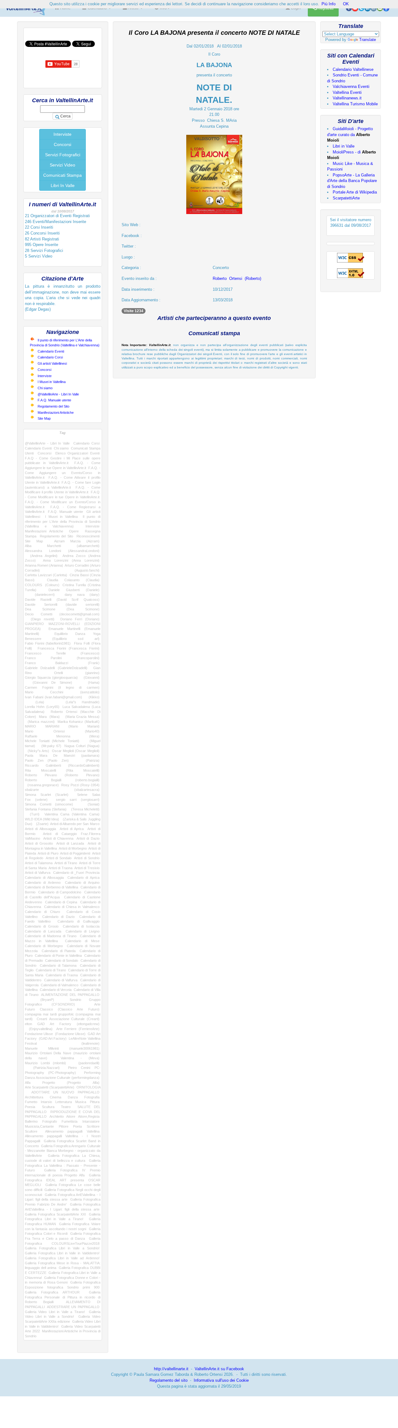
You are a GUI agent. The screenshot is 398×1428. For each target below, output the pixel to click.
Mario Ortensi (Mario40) (62, 731)
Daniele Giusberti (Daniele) (74, 590)
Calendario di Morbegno (44, 946)
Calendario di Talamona (58, 965)
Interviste (62, 134)
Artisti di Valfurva (37, 872)
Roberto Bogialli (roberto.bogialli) (62, 780)
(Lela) (34, 702)
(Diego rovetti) (39, 619)
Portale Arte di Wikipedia (355, 192)
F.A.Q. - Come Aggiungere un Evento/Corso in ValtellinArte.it (62, 472)
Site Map (44, 418)
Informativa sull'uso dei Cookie (221, 1380)
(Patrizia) (88, 760)
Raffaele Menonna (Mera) (62, 736)
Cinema (55, 1097)
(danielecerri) (40, 594)
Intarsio (46, 1102)
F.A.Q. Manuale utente (54, 400)
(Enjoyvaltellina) (39, 1029)
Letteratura (63, 1102)
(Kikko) (92, 697)
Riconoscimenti (88, 536)
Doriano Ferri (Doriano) (80, 619)
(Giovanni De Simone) (48, 682)
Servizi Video (62, 164)
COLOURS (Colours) (42, 585)
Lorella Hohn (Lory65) (42, 707)
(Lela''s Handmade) (77, 702)
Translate (367, 39)
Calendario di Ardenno (43, 882)
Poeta (77, 1126)
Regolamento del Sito (53, 406)
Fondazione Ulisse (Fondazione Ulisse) (55, 1034)
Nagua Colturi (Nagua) (82, 746)
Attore (70, 1116)
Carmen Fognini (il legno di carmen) (62, 687)
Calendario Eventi (51, 351)
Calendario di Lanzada (43, 931)
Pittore (63, 1126)
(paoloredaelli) (86, 1063)
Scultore (31, 1131)
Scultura (48, 1107)
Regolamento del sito (168, 1380)
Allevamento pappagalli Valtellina (72, 1131)
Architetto (56, 1116)
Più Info (329, 4)
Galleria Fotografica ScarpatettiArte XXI (55, 1214)
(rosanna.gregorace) (42, 785)
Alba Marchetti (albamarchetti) (62, 546)
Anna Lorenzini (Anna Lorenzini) (71, 560)
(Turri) (32, 814)
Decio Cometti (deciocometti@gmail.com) (62, 614)
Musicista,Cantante (39, 1126)
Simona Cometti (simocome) (49, 804)
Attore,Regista (89, 1116)
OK (346, 4)
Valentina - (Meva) (80, 1058)
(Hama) (89, 682)
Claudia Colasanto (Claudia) (73, 580)
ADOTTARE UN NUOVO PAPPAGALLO (65, 1092)
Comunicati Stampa (62, 175)
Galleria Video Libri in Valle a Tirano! (55, 1312)
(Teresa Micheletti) (84, 809)
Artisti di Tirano (65, 863)
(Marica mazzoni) (40, 721)
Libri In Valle (63, 185)
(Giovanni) (90, 677)
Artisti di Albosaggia (40, 829)
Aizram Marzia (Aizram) (77, 541)
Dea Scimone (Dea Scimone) (62, 609)
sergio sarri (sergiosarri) (77, 799)
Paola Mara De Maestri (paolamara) (62, 755)
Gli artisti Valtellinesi (52, 363)
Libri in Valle (343, 146)
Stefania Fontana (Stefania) (46, 809)
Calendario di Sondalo (61, 960)
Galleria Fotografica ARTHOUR (52, 1292)
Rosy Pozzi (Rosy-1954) (80, 785)
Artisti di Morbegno (73, 848)
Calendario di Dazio (58, 917)
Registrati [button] (325, 8)
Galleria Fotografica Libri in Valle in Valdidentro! (62, 1253)
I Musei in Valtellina (52, 382)
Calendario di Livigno (83, 931)
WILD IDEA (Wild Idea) (42, 819)
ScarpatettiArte (346, 198)
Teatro (66, 1107)
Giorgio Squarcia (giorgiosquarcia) (51, 677)
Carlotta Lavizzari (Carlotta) (46, 575)
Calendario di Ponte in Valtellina (58, 955)
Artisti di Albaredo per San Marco (74, 824)
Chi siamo (45, 388)
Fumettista (69, 1121)
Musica (80, 1102)
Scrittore (93, 1126)
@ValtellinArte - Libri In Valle (58, 394)
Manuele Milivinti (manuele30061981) (62, 1048)
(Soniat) (90, 804)
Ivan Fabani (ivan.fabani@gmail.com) (53, 697)
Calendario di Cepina (61, 902)
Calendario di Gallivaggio (79, 921)
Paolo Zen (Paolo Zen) (47, 760)
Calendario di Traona (62, 975)
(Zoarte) (41, 824)
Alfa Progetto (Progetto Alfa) (62, 1082)
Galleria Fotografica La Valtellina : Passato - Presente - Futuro (62, 1165)
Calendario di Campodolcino (59, 892)
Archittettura (34, 1097)
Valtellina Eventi (347, 92)
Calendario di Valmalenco (60, 985)
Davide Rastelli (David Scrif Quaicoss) (62, 599)
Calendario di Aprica (83, 877)
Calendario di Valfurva (61, 980)
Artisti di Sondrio (86, 858)
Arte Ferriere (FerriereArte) (78, 1029)
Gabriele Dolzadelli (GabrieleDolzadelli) (56, 668)
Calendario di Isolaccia (81, 926)
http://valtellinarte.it (171, 1368)
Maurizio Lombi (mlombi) (45, 1063)
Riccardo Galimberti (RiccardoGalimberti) (62, 765)
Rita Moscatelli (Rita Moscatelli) (62, 770)
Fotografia (92, 1097)
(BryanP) (39, 999)
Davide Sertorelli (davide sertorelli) (62, 604)
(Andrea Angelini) (41, 556)
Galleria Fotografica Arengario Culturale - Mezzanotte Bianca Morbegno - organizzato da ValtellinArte (62, 1150)
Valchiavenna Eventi (351, 86)
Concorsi (62, 144)
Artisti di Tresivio (87, 868)
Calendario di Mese (82, 941)
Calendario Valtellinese (353, 69)
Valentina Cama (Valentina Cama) (71, 814)
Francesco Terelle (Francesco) (62, 653)
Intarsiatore (91, 1121)
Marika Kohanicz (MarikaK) (79, 721)
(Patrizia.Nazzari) (42, 1068)
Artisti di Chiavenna (58, 838)
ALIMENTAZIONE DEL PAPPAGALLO (70, 995)
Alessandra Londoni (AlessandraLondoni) (62, 551)
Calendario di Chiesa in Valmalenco (71, 907)
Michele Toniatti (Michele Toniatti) (52, 741)
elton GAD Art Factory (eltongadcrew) (62, 1024)
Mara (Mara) (49, 717)
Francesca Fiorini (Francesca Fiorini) (69, 648)
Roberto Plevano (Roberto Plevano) (62, 775)
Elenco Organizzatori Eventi (77, 453)
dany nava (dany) (82, 594)
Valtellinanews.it (347, 98)
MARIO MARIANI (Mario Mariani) (62, 726)
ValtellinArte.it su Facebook (219, 1368)
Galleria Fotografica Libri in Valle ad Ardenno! (62, 1258)
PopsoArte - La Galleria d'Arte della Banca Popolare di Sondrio (352, 181)
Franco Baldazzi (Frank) (62, 663)
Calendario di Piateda (59, 951)
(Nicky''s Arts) (37, 751)
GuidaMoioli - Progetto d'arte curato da (350, 134)
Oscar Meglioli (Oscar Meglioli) (76, 751)
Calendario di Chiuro (42, 912)
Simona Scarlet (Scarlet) (46, 794)
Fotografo (49, 1121)
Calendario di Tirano (51, 970)
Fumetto (31, 1102)
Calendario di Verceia (56, 990)
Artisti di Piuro (48, 853)
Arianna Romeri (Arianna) (44, 565)
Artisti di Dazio (88, 838)
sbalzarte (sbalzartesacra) (62, 790)
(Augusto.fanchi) (78, 570)
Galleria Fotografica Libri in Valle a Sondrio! (62, 1248)
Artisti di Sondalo (59, 858)
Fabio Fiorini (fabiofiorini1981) (48, 643)
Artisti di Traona (60, 868)
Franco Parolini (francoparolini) (62, 658)
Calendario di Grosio (41, 926)
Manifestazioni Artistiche (56, 412)
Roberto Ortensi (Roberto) (237, 278)
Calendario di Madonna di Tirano (50, 936)
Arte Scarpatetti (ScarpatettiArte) (49, 1087)
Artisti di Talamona (39, 863)
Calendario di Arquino (82, 882)
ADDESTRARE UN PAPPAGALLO (73, 1307)
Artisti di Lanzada (70, 843)
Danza (73, 1097)
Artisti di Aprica (72, 829)
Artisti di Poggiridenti (75, 853)
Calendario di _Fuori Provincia (76, 872)
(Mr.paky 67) (49, 746)
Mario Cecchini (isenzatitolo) (62, 692)
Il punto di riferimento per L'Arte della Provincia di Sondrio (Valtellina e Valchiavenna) (62, 521)
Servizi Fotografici (62, 154)
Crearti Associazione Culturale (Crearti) (68, 1019)
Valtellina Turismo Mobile (355, 104)
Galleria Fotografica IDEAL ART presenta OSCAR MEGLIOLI (62, 1180)
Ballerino (31, 1121)
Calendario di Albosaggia (44, 877)
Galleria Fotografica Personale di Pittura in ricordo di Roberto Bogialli (62, 1297)
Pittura (95, 1102)
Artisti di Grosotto (39, 843)
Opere (74, 531)
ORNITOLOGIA (88, 1087)
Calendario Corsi (50, 357)
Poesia (30, 1107)
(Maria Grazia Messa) (81, 717)
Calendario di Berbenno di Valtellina (51, 887)
